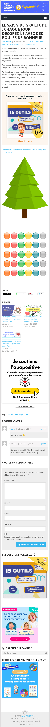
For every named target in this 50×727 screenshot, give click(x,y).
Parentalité (5, 44)
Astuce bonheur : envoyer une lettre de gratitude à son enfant (11, 343)
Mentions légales (19, 719)
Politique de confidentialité (26, 722)
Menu (5, 18)
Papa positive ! (27, 716)
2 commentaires (29, 44)
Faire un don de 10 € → (25, 407)
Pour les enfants (15, 44)
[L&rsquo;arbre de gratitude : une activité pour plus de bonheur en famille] (33, 310)
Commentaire (9, 480)
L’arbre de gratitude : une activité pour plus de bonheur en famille (33, 319)
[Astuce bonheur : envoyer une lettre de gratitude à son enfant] (11, 334)
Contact (35, 719)
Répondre (43, 429)
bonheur (10, 415)
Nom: (6, 503)
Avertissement (26, 724)
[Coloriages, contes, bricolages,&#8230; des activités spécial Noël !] (11, 310)
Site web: (7, 524)
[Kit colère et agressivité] (25, 602)
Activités (31, 42)
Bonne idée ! (39, 42)
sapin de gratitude (21, 415)
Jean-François (6, 42)
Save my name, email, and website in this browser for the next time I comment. (24, 538)
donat (13, 429)
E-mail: (7, 513)
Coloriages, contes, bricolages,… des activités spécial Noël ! (11, 319)
